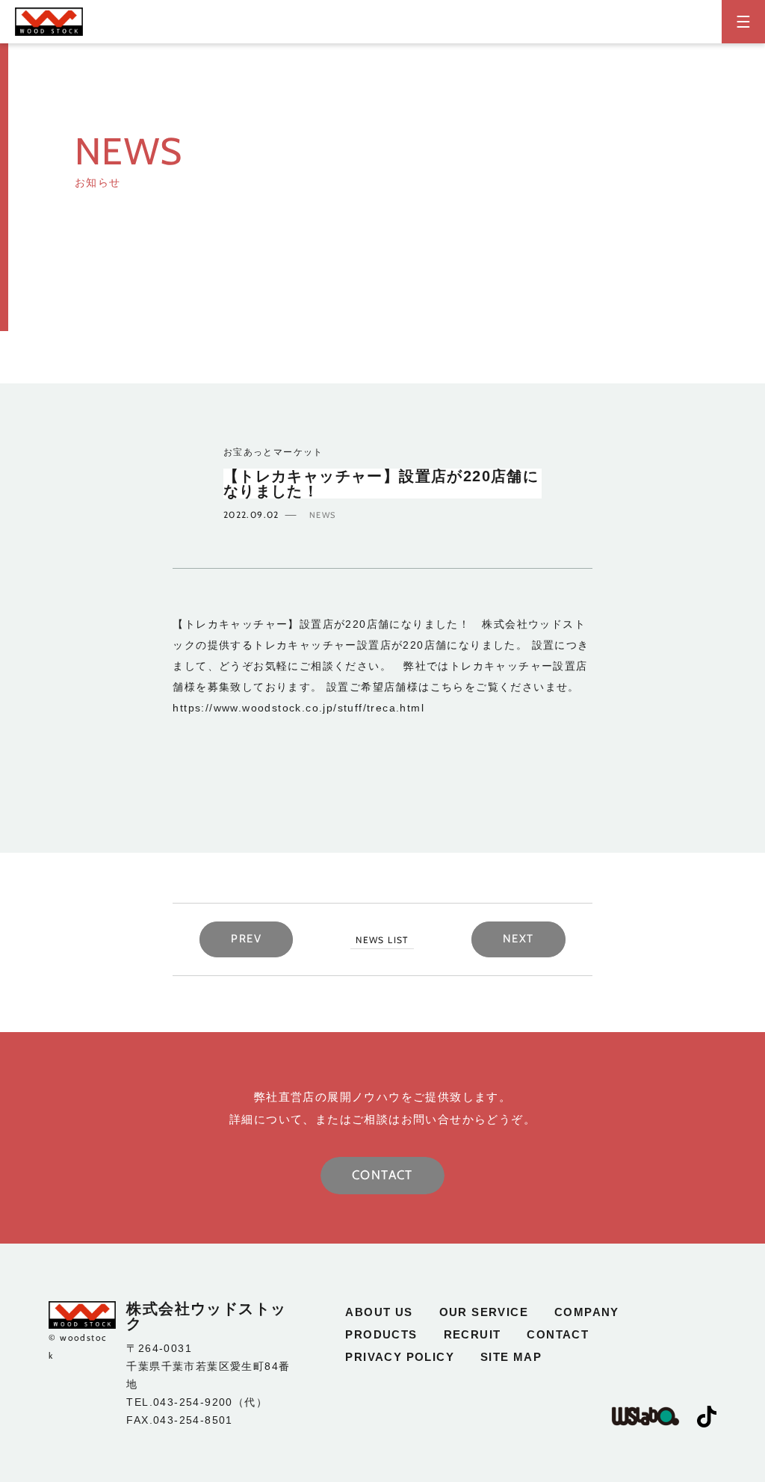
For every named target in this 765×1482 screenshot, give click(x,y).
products (381, 1334)
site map (511, 1356)
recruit (472, 1334)
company (586, 1312)
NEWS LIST (382, 939)
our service (483, 1312)
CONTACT (382, 1174)
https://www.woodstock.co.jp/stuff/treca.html (298, 708)
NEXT (518, 938)
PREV (246, 938)
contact (558, 1334)
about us (378, 1312)
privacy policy (399, 1356)
